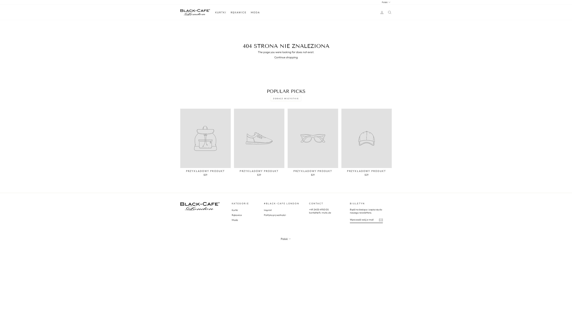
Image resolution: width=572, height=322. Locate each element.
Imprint (268, 210)
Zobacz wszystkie (286, 98)
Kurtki (220, 12)
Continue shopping (286, 57)
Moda (255, 12)
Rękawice (238, 12)
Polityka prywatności (275, 215)
